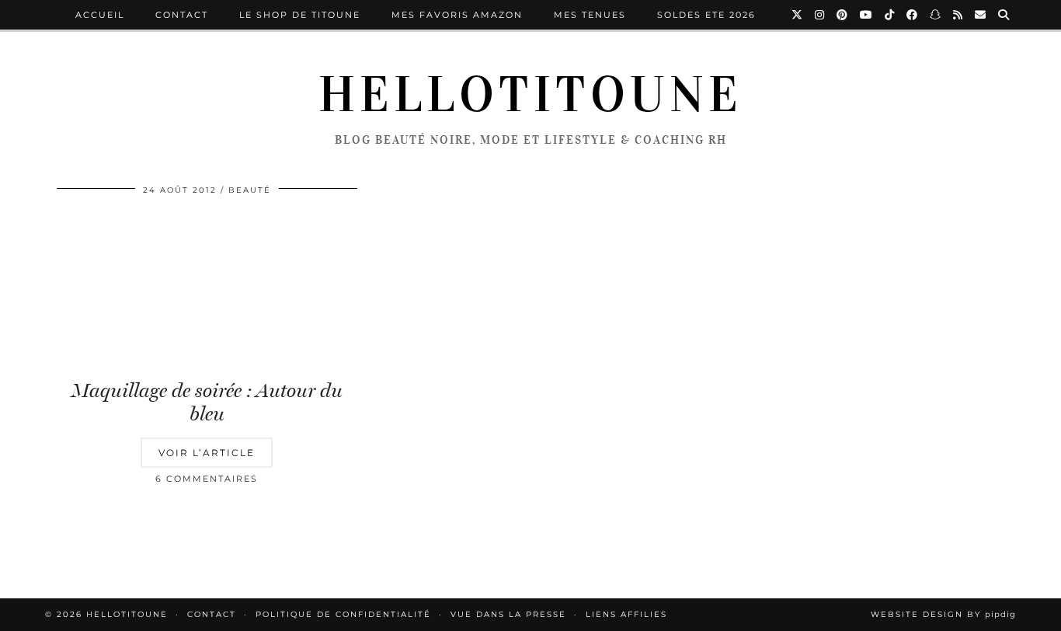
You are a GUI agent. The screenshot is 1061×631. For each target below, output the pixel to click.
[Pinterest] (843, 15)
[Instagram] (820, 15)
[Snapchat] (936, 15)
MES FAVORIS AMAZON (457, 14)
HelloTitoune (530, 94)
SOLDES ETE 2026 (706, 14)
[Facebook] (912, 15)
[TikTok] (890, 15)
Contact (181, 14)
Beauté (249, 190)
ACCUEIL (99, 14)
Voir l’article (206, 452)
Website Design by (943, 614)
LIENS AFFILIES (626, 614)
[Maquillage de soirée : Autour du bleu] (207, 289)
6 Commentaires (206, 478)
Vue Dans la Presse (508, 614)
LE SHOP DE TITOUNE (299, 14)
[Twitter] (797, 15)
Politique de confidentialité (343, 614)
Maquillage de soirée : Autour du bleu (207, 402)
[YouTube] (867, 15)
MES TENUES (590, 14)
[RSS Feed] (958, 15)
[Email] (981, 15)
